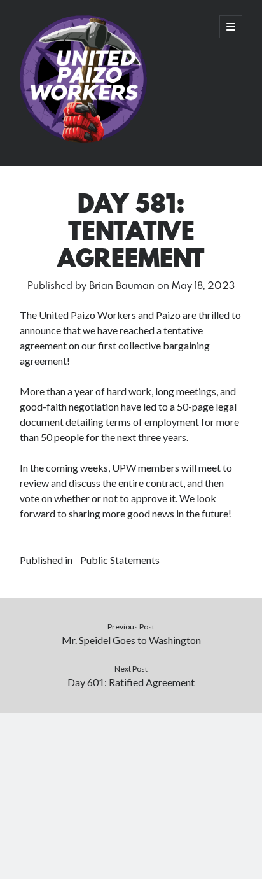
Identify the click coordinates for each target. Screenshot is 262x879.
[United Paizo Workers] (83, 139)
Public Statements (120, 560)
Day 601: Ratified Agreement (131, 682)
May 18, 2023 (203, 285)
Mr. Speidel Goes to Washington (131, 640)
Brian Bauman (122, 285)
